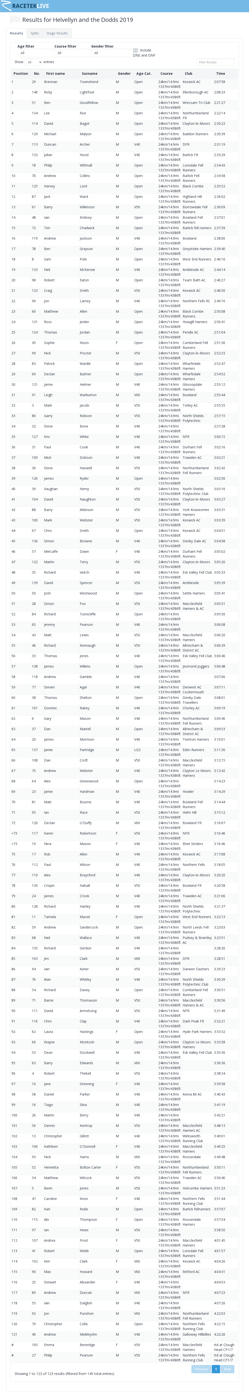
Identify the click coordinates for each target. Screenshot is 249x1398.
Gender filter (102, 46)
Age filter (26, 46)
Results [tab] (16, 33)
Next (227, 1369)
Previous (201, 1369)
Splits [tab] (35, 33)
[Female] (115, 57)
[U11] (41, 57)
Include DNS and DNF (144, 53)
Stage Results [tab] (57, 33)
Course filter (65, 46)
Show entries (34, 61)
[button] (42, 53)
